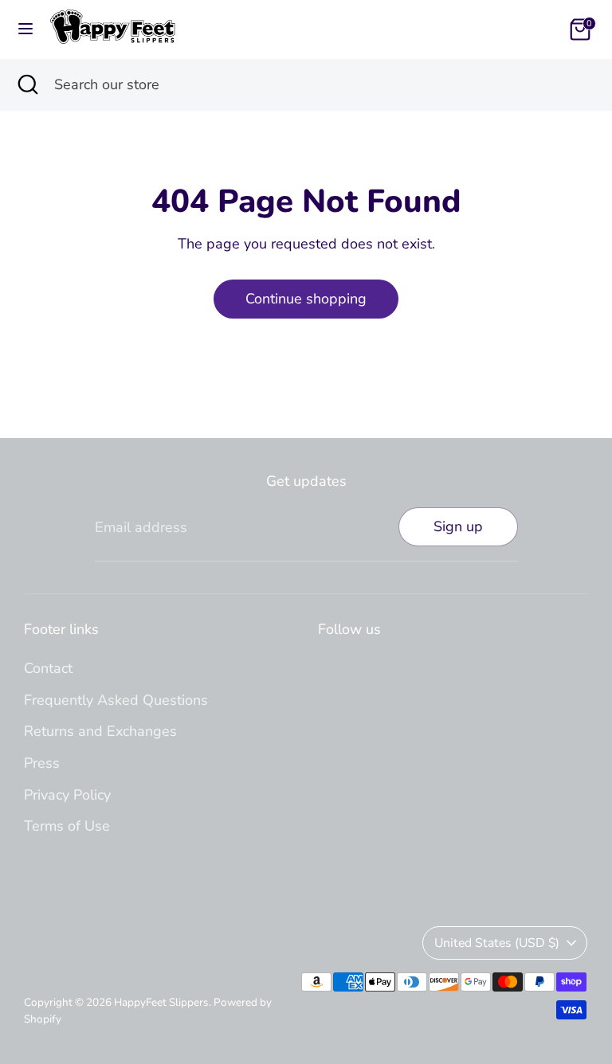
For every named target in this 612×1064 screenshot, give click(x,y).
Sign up (458, 526)
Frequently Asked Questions (116, 700)
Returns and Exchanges (100, 731)
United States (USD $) (496, 943)
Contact (48, 668)
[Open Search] (27, 85)
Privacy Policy (67, 794)
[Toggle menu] (25, 29)
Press (42, 763)
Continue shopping (306, 298)
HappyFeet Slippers (161, 1002)
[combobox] (321, 85)
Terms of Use (67, 825)
